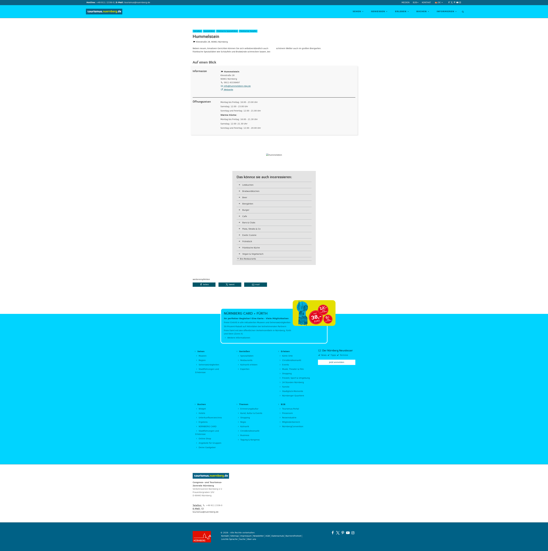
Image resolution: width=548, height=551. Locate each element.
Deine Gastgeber (207, 447)
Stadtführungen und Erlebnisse (207, 371)
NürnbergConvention (292, 426)
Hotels (201, 413)
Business (244, 435)
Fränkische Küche (251, 248)
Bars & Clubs (248, 222)
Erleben (401, 11)
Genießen (378, 11)
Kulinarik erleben (248, 365)
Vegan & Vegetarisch (252, 254)
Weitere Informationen (238, 338)
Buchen (422, 11)
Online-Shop (204, 438)
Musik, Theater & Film (293, 369)
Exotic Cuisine (249, 235)
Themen (243, 404)
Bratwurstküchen (250, 191)
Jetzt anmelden (336, 362)
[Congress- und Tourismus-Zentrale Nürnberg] (105, 11)
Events (285, 365)
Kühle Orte (287, 356)
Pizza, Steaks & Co (251, 229)
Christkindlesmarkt (291, 360)
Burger (245, 210)
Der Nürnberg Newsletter (337, 350)
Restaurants (246, 360)
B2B (282, 404)
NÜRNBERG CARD (207, 426)
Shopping (287, 373)
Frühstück (247, 241)
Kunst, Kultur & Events (251, 413)
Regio (243, 422)
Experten (244, 369)
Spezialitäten (246, 356)
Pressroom (287, 413)
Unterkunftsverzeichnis (210, 417)
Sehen (357, 11)
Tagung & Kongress (250, 440)
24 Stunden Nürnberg (293, 382)
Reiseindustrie (289, 417)
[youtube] (457, 2)
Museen (202, 356)
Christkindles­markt (249, 431)
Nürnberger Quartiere (293, 395)
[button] (204, 284)
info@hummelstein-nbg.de (237, 86)
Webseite (228, 89)
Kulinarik (244, 426)
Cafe (244, 216)
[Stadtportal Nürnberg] (204, 536)
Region (202, 360)
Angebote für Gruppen (209, 443)
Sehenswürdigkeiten (208, 365)
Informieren (446, 11)
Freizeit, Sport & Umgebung (296, 378)
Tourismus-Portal (290, 409)
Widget (202, 409)
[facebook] (449, 2)
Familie (285, 387)
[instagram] (460, 2)
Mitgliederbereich (291, 422)
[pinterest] (454, 2)
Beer (244, 197)
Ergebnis (202, 422)
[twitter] (451, 2)
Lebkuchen (247, 185)
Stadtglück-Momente (292, 391)
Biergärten (247, 204)
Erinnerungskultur (249, 409)
